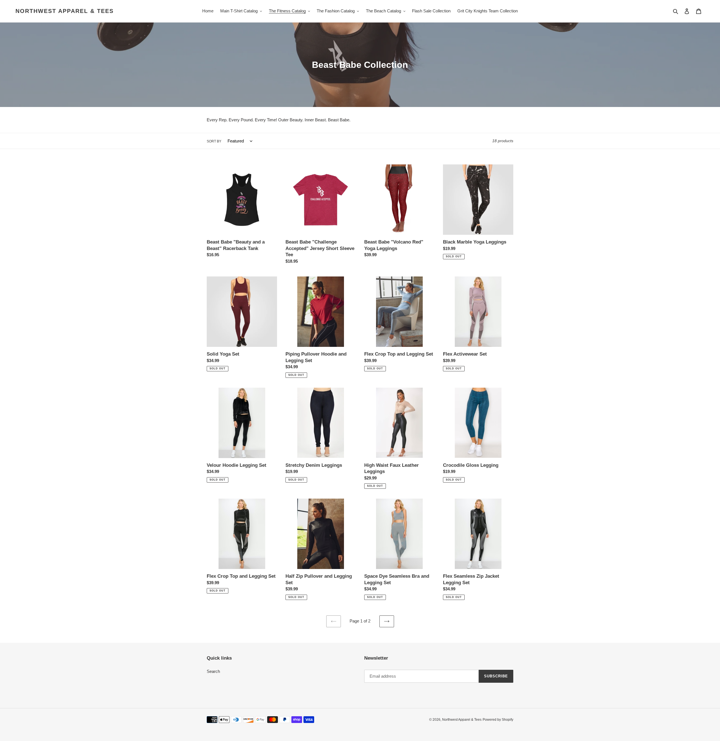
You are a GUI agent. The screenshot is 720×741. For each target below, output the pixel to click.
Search (213, 671)
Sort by (214, 141)
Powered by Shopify (498, 720)
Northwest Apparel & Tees (64, 11)
